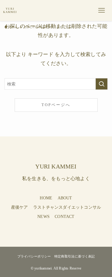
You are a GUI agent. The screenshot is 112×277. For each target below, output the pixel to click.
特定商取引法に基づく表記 (74, 256)
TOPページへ (56, 105)
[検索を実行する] (102, 84)
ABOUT (65, 198)
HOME (46, 198)
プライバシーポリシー (34, 256)
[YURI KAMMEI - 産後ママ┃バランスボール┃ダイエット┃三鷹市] (9, 10)
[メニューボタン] (101, 10)
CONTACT (64, 216)
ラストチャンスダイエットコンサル (67, 207)
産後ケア (19, 207)
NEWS (43, 216)
